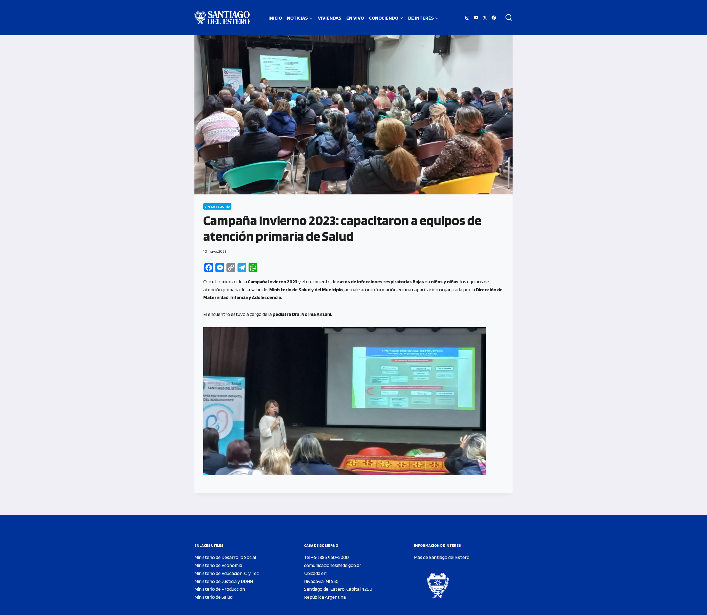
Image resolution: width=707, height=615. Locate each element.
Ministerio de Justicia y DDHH (223, 581)
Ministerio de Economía (218, 565)
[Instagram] (467, 17)
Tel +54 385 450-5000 (326, 557)
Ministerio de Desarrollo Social (225, 557)
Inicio (275, 18)
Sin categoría (217, 206)
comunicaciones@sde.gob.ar (332, 565)
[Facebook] (493, 17)
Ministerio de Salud (213, 597)
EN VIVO (355, 18)
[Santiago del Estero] (222, 17)
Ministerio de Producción (219, 589)
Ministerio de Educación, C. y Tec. (227, 573)
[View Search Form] (507, 18)
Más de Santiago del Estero (441, 557)
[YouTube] (476, 17)
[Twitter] (485, 17)
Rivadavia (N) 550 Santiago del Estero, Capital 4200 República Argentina (338, 589)
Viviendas (329, 18)
